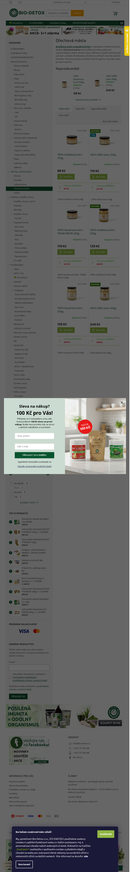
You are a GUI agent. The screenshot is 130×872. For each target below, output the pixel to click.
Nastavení (24, 864)
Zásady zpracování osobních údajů (35, 466)
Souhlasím (106, 834)
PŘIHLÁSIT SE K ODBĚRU (34, 455)
